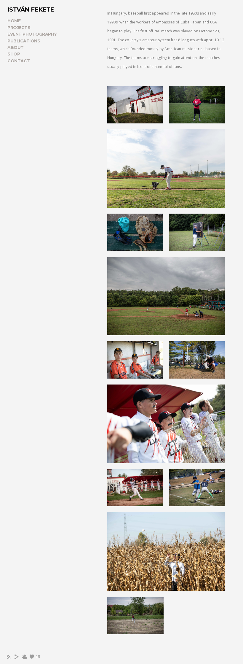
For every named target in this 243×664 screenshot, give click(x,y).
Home (13, 20)
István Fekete (30, 9)
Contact (18, 60)
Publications (23, 41)
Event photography (32, 34)
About (15, 47)
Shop (13, 54)
